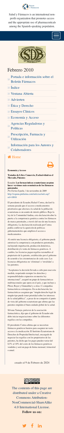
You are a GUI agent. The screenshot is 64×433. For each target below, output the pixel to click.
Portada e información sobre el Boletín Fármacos (32, 79)
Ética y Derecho (22, 105)
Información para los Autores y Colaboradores (32, 147)
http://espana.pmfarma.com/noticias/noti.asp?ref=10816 (29, 195)
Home (16, 156)
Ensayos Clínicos (22, 111)
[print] (50, 166)
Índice (15, 87)
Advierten (18, 99)
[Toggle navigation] (56, 35)
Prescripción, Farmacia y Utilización (28, 136)
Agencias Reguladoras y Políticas (28, 125)
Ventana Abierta (22, 93)
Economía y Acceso (25, 117)
